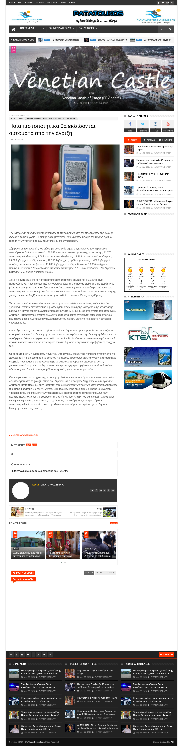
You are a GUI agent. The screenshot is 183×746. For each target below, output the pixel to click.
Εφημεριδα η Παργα (60, 28)
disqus (99, 572)
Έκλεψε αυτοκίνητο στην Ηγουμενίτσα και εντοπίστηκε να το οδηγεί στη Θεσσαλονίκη (41, 701)
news (47, 40)
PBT (172, 742)
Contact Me (168, 654)
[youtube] (104, 490)
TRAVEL (63, 3)
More (113, 523)
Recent (134, 140)
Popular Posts (150, 141)
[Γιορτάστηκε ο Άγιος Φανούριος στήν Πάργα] (63, 545)
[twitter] (92, 490)
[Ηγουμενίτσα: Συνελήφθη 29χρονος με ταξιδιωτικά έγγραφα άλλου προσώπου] (99, 545)
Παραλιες (29, 3)
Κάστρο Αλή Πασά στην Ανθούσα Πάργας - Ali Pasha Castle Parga (72, 98)
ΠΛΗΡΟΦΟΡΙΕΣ (86, 28)
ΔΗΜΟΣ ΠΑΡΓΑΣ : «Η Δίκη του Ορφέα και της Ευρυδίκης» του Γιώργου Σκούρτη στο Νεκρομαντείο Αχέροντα (155, 204)
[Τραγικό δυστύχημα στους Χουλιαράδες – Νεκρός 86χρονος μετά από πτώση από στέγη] (14, 715)
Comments (167, 140)
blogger (89, 572)
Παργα (20, 3)
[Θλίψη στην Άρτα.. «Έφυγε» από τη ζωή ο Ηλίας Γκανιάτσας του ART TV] (14, 729)
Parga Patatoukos (36, 742)
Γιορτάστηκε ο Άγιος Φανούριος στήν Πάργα (155, 148)
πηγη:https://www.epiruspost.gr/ (23, 435)
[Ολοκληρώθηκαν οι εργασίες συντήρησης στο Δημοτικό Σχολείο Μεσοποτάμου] (132, 40)
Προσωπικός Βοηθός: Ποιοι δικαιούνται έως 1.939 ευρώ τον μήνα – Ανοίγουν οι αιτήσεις (155, 190)
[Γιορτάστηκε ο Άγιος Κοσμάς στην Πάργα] (129, 176)
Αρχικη (12, 3)
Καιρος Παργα (148, 260)
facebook (110, 572)
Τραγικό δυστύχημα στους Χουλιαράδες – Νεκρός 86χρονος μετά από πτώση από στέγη (41, 715)
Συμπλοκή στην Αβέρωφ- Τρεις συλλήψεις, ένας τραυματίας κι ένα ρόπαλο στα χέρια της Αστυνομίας (38, 687)
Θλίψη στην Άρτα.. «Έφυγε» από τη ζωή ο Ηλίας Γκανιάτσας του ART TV (41, 727)
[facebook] (96, 490)
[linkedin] (113, 490)
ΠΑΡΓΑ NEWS (27, 28)
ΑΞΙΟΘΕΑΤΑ (40, 3)
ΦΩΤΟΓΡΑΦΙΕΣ (52, 3)
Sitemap (72, 3)
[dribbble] (108, 490)
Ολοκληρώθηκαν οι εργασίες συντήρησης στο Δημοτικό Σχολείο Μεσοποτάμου (28, 556)
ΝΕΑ (16, 139)
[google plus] (100, 490)
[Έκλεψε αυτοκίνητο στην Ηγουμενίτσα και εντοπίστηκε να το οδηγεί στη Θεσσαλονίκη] (14, 701)
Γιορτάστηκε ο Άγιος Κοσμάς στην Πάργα (153, 175)
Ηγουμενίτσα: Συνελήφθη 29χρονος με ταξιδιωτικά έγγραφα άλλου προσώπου (97, 556)
